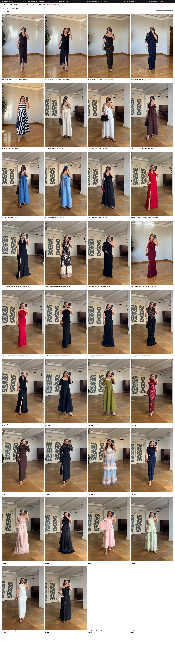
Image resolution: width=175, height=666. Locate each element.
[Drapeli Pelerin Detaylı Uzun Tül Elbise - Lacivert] (152, 46)
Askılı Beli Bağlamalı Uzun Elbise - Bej (54, 148)
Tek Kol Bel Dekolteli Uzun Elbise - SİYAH (55, 630)
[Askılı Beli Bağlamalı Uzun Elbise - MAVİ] (66, 184)
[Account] (170, 4)
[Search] (167, 4)
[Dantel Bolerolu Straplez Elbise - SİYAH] (66, 460)
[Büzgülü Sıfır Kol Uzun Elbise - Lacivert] (152, 460)
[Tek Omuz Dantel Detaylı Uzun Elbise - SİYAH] (109, 253)
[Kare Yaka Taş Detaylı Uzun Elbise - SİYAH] (66, 391)
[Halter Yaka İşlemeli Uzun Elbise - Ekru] (23, 598)
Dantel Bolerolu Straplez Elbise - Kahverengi (13, 493)
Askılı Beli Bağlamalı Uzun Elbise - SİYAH (98, 217)
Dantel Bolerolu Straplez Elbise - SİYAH (54, 493)
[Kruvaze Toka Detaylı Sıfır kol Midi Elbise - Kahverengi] (23, 46)
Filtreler (3, 11)
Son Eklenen (8, 11)
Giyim (8, 8)
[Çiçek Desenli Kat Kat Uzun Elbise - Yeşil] (152, 529)
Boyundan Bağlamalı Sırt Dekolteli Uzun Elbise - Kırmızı (144, 217)
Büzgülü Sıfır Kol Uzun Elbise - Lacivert (140, 493)
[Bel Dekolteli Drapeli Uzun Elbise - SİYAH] (152, 322)
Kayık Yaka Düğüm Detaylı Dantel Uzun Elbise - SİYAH (101, 355)
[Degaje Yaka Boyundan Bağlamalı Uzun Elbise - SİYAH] (66, 322)
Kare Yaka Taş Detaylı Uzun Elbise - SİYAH (55, 424)
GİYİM (24, 4)
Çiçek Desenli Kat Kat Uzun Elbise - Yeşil (141, 562)
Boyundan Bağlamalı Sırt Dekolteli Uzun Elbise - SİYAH (15, 286)
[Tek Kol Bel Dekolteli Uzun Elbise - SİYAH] (66, 598)
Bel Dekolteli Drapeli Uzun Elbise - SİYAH (141, 355)
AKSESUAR (35, 4)
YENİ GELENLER (13, 4)
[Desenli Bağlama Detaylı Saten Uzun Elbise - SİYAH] (66, 253)
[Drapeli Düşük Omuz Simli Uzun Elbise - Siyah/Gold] (109, 46)
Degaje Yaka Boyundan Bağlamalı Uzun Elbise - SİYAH (58, 355)
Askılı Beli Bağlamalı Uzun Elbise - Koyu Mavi (13, 217)
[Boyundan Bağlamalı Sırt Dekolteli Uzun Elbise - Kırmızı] (152, 184)
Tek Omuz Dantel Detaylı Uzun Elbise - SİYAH (99, 286)
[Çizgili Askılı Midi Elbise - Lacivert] (23, 115)
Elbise (17, 8)
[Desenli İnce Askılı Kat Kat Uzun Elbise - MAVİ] (109, 460)
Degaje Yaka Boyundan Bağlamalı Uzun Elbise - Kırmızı (15, 355)
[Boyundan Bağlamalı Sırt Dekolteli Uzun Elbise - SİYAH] (23, 253)
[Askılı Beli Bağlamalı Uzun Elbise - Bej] (66, 115)
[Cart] (172, 4)
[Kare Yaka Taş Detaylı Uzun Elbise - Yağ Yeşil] (109, 391)
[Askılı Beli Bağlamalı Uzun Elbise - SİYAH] (109, 184)
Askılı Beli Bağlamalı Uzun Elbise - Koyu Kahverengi (143, 148)
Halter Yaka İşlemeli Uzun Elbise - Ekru (11, 630)
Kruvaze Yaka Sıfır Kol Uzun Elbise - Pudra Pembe (14, 562)
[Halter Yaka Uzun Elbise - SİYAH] (66, 529)
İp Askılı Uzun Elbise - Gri (137, 630)
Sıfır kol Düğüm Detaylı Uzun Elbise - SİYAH (12, 424)
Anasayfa (3, 8)
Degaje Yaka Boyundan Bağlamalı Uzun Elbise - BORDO (144, 286)
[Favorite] (43, 15)
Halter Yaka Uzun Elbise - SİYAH (52, 562)
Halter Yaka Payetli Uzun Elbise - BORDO (141, 424)
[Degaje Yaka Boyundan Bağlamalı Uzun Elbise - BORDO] (152, 253)
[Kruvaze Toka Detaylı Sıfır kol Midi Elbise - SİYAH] (66, 46)
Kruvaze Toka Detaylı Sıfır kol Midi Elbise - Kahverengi (15, 79)
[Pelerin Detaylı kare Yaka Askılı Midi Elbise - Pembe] (109, 529)
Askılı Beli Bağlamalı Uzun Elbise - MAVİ (54, 217)
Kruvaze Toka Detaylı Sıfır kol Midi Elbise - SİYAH (57, 79)
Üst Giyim (12, 8)
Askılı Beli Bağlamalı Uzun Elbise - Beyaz (98, 148)
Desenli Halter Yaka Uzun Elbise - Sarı (97, 630)
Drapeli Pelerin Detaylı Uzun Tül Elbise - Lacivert (143, 79)
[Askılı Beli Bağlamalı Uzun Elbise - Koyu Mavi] (23, 184)
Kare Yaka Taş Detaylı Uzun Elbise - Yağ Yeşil (99, 424)
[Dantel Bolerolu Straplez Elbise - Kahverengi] (23, 460)
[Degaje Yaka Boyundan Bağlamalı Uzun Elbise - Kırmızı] (23, 322)
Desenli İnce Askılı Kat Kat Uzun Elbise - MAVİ (99, 493)
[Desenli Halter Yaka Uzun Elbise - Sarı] (109, 598)
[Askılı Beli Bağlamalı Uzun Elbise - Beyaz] (109, 115)
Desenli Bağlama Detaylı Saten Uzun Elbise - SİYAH (57, 286)
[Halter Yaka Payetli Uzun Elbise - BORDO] (152, 391)
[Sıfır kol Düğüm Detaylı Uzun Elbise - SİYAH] (23, 391)
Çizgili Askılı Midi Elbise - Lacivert (10, 148)
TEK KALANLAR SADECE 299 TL (53, 4)
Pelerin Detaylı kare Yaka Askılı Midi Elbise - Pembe (100, 562)
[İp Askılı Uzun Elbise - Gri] (152, 598)
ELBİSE (19, 4)
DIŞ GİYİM (29, 4)
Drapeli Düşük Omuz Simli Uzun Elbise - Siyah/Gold (100, 79)
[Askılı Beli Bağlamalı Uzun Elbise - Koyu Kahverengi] (152, 115)
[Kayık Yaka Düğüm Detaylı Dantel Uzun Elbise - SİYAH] (109, 322)
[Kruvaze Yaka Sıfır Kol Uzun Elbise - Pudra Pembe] (23, 529)
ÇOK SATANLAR (42, 4)
